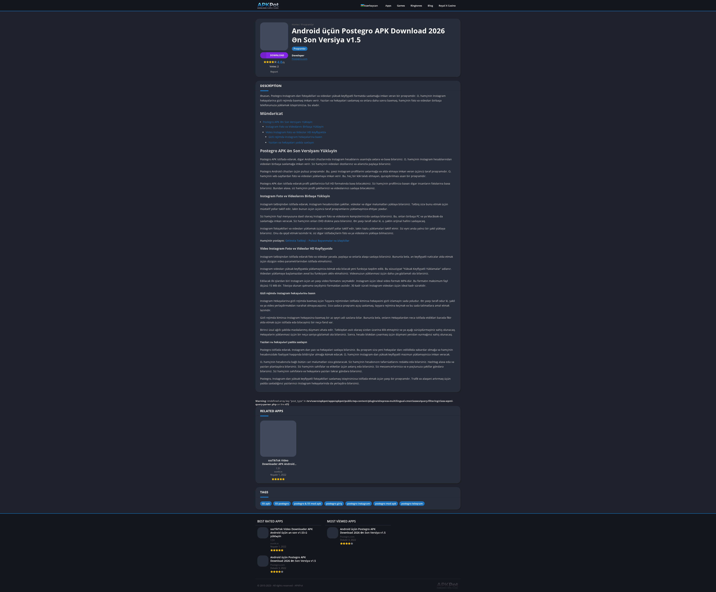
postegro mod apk (385, 503)
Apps (388, 5)
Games (401, 5)
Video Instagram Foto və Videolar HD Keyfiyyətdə (296, 132)
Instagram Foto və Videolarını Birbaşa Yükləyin (295, 126)
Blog (430, 5)
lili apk (266, 503)
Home (295, 24)
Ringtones (416, 5)
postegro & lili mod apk (307, 503)
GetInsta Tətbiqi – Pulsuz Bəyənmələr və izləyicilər (317, 240)
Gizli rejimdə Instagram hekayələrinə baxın (295, 137)
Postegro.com (299, 58)
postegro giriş (334, 503)
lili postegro (282, 503)
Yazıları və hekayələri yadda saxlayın (291, 142)
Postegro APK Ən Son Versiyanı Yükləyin (288, 122)
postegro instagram (358, 503)
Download (277, 55)
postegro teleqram (412, 503)
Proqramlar (307, 24)
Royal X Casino (447, 5)
